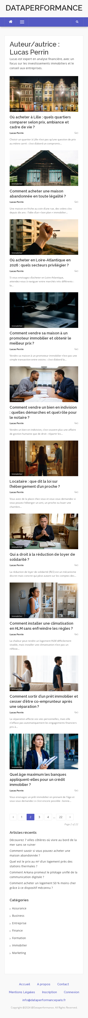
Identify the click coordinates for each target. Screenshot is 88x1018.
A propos (43, 984)
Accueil (24, 984)
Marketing (19, 953)
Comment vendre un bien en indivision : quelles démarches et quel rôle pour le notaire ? (43, 412)
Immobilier (17, 109)
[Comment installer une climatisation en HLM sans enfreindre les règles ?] (44, 600)
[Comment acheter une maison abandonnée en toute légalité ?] (44, 168)
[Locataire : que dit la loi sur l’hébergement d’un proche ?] (44, 458)
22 (62, 816)
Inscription (49, 992)
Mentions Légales (22, 992)
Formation (19, 938)
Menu (20, 22)
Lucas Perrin (17, 132)
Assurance (19, 908)
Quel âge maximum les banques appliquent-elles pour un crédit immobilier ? (38, 779)
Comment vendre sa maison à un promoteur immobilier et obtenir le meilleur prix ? (40, 338)
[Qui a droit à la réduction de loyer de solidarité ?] (44, 531)
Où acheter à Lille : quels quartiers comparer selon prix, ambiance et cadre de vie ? (40, 122)
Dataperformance (44, 7)
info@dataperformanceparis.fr (44, 1000)
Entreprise (19, 923)
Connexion (71, 992)
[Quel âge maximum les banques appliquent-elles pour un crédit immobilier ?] (44, 751)
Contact (63, 984)
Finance (17, 930)
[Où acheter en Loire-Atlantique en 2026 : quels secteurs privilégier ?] (44, 237)
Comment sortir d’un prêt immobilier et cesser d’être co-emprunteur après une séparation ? (44, 701)
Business (18, 916)
